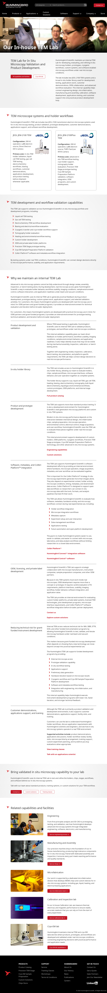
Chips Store (23, 983)
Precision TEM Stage (27, 970)
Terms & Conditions (49, 977)
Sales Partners (92, 974)
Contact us (16, 792)
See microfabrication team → (59, 891)
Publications (69, 977)
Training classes (47, 792)
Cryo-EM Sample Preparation (25, 975)
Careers (67, 981)
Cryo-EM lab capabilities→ (58, 947)
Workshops (45, 974)
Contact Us (99, 5)
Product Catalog (25, 967)
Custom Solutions (26, 980)
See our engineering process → (59, 834)
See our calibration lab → (57, 918)
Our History (68, 970)
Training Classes (47, 970)
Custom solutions (31, 792)
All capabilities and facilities (21, 76)
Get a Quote (92, 970)
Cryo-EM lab (39, 76)
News (66, 974)
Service (44, 967)
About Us (67, 967)
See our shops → (55, 864)
